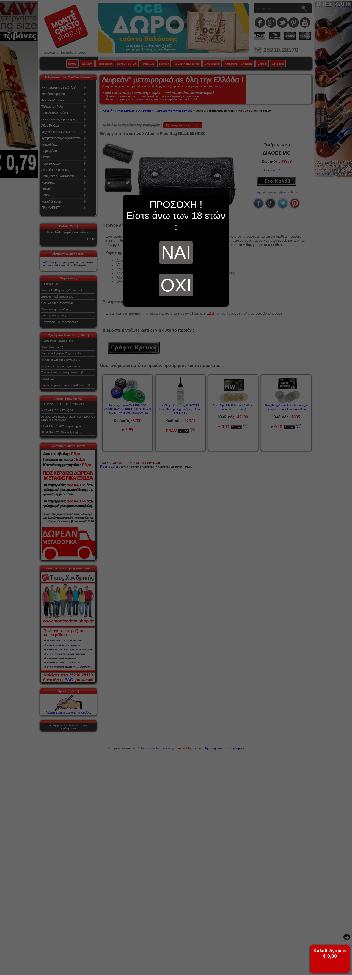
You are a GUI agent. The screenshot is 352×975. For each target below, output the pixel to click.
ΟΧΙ (176, 285)
